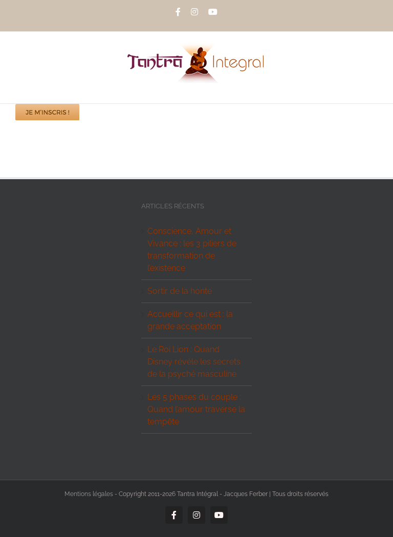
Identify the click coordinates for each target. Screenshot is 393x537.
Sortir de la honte (179, 291)
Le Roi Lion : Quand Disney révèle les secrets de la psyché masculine (194, 362)
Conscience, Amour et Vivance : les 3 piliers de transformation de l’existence (191, 249)
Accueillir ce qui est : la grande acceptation (190, 320)
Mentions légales (88, 494)
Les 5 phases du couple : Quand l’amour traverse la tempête (196, 409)
